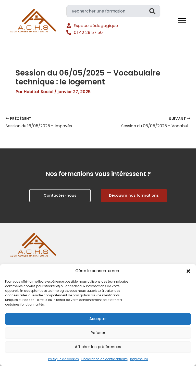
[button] (188, 271)
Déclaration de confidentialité (104, 359)
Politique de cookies (63, 359)
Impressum (139, 359)
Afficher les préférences (98, 346)
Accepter (98, 318)
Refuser (98, 332)
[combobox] (107, 11)
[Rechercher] (154, 11)
